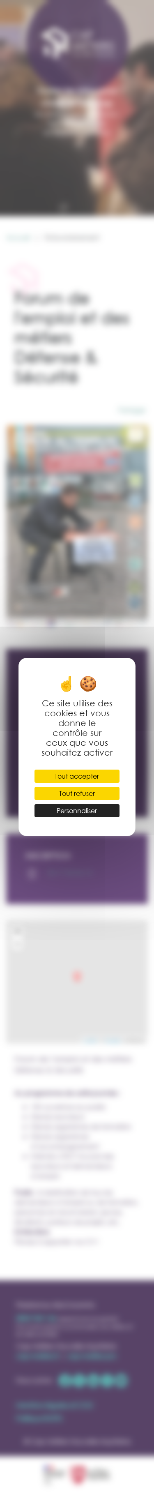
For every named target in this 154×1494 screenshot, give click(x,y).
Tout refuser (77, 793)
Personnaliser (77, 810)
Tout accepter (77, 776)
